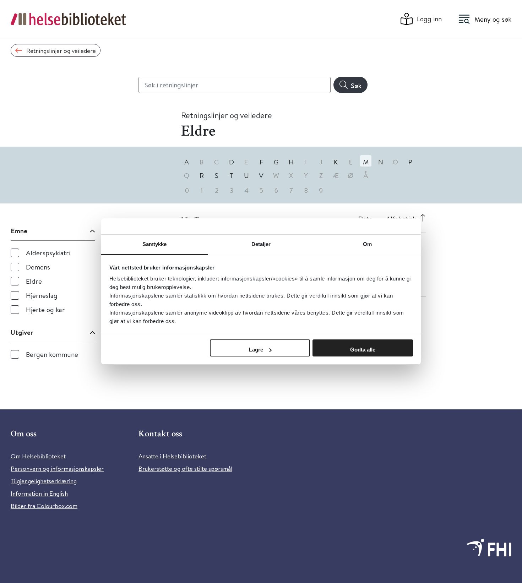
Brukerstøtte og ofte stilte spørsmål (185, 468)
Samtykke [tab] (154, 244)
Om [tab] (367, 244)
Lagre (256, 350)
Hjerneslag (42, 295)
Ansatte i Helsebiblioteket (172, 456)
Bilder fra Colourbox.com (44, 506)
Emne (19, 230)
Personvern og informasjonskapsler (57, 468)
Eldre (34, 281)
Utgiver (22, 332)
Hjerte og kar (45, 309)
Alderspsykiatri (48, 252)
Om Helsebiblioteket (38, 456)
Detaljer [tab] (261, 244)
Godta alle (362, 350)
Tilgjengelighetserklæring (44, 481)
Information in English (39, 493)
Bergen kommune (52, 354)
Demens (38, 266)
